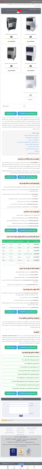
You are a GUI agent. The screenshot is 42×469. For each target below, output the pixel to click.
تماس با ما (31, 430)
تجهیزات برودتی (17, 4)
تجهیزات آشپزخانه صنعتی (25, 4)
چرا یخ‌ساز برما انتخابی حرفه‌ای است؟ (31, 149)
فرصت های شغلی (9, 430)
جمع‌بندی (36, 151)
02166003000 (18, 440)
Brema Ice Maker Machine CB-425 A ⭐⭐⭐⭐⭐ (31, 38)
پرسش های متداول (20, 432)
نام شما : (31, 403)
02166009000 (19, 439)
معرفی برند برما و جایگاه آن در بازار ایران (31, 135)
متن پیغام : (31, 413)
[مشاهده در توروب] (13, 455)
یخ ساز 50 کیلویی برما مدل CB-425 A (30, 34)
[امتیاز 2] (2, 420)
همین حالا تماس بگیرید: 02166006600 (27, 113)
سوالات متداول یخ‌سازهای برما (32, 153)
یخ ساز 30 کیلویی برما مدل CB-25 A (30, 63)
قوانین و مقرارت (31, 432)
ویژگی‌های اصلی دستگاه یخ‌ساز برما (31, 137)
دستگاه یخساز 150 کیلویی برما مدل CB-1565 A (30, 92)
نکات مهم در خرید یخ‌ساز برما (33, 146)
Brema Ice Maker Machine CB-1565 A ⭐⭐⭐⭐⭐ (30, 96)
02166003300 (23, 440)
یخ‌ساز (39, 335)
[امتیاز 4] (3, 420)
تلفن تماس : (31, 405)
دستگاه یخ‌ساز (10, 4)
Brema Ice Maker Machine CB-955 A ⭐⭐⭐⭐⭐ (11, 38)
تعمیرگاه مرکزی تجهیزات (9, 432)
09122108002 (15, 442)
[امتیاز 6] (4, 420)
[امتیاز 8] (5, 420)
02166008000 (13, 439)
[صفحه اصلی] (2, 2)
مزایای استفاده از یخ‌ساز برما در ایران (31, 144)
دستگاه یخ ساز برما (37, 6)
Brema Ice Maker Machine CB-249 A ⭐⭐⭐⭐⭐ (31, 67)
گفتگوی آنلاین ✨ (21, 464)
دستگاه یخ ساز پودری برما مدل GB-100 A (11, 63)
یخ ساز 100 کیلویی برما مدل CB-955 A (11, 34)
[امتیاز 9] (6, 420)
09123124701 (21, 442)
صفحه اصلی (38, 4)
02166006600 (8, 439)
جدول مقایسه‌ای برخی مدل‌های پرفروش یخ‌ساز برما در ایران (27, 142)
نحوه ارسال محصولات (20, 434)
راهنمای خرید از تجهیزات (20, 430)
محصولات (33, 4)
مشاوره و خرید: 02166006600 (36, 1)
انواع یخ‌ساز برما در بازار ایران (33, 140)
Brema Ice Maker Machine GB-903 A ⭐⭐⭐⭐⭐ (11, 67)
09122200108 (10, 442)
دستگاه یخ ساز (37, 117)
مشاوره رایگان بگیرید (10, 113)
